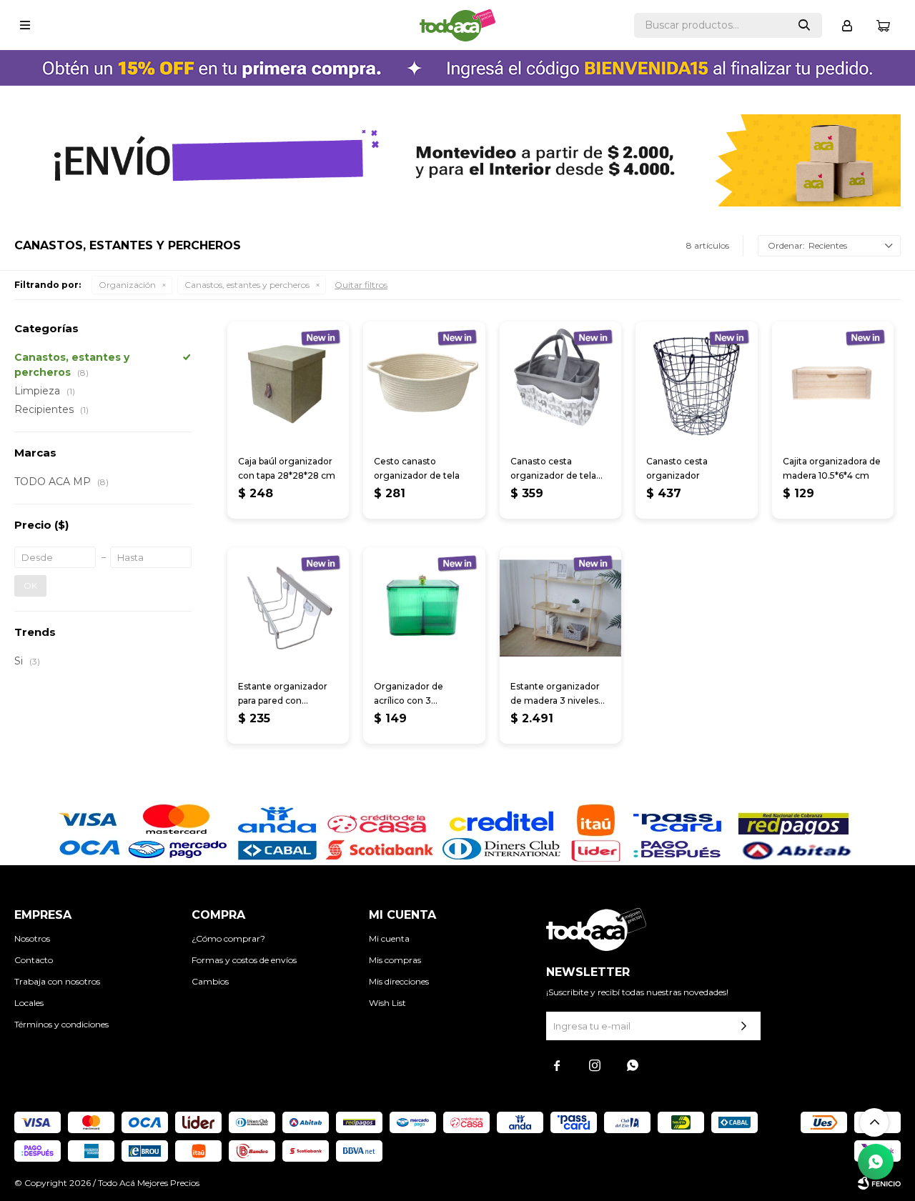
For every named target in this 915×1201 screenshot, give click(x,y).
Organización (127, 284)
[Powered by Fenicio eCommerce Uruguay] (879, 1183)
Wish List (387, 1002)
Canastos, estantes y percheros (247, 284)
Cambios (210, 981)
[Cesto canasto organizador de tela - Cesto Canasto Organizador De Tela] (424, 382)
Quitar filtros (361, 284)
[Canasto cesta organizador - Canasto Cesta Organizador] (696, 382)
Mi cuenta (389, 938)
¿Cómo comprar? (228, 938)
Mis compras (395, 960)
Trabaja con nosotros (57, 981)
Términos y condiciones (61, 1024)
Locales (29, 1002)
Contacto (33, 960)
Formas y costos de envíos (244, 960)
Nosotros (32, 938)
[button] (804, 25)
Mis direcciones (399, 981)
